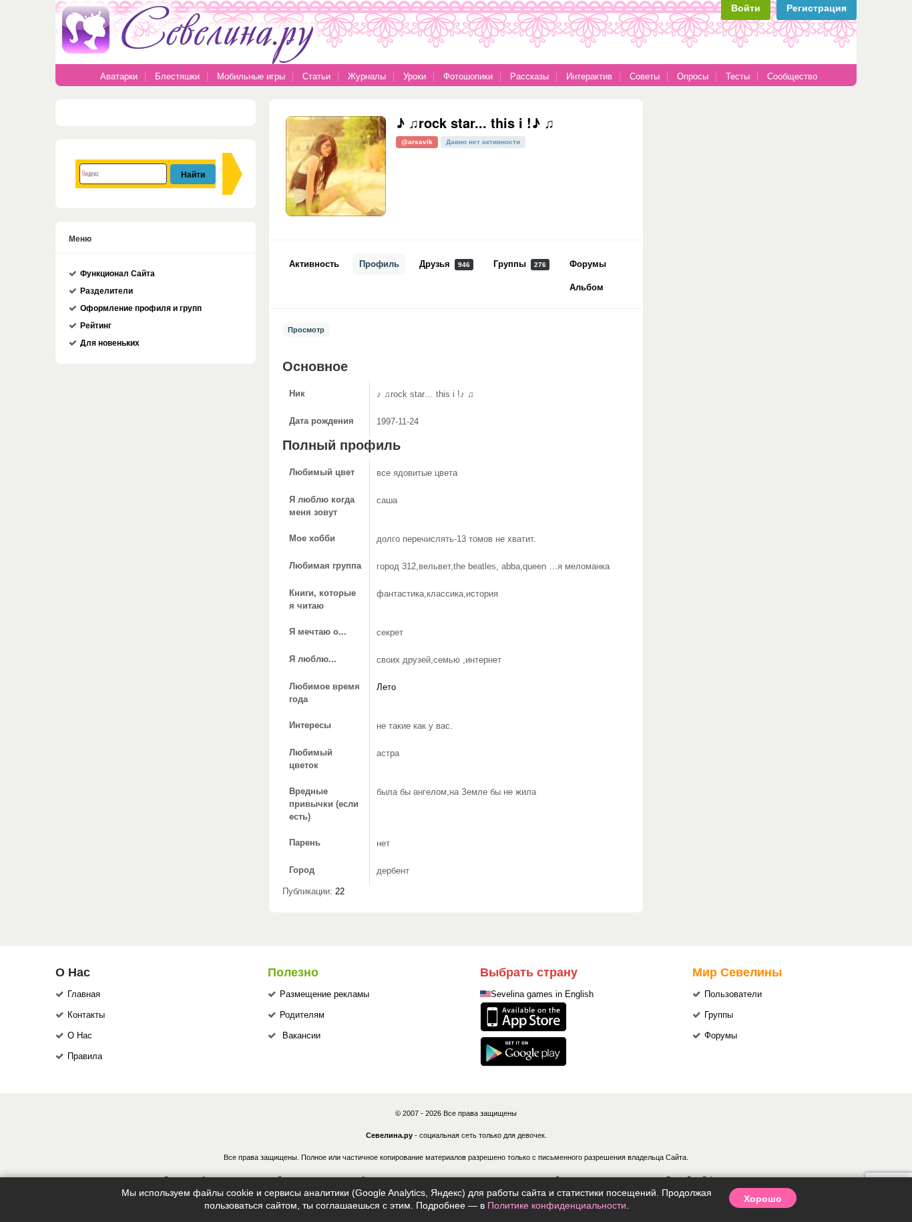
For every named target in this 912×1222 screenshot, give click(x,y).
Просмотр (306, 330)
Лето (386, 687)
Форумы (587, 264)
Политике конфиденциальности (556, 1205)
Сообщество (792, 76)
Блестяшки (177, 76)
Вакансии (301, 1035)
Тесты (738, 76)
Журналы (367, 76)
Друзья (444, 264)
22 (340, 891)
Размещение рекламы (324, 994)
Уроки (414, 76)
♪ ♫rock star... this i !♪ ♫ (475, 122)
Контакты (86, 1015)
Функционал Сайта (117, 273)
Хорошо (763, 1198)
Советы (645, 76)
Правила (84, 1056)
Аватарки (119, 76)
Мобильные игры (251, 76)
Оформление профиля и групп (141, 308)
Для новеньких (110, 343)
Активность (314, 264)
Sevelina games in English (542, 994)
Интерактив (589, 76)
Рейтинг (95, 325)
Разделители (106, 291)
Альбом (586, 287)
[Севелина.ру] (190, 61)
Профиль (379, 264)
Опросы (692, 76)
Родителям (302, 1015)
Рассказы (530, 76)
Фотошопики (468, 76)
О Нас (79, 1035)
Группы (519, 264)
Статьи (316, 76)
